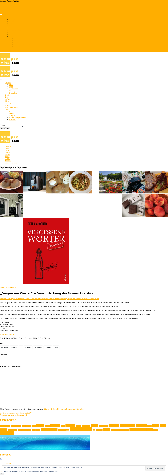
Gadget (63, 426)
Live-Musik (12, 430)
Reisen (11, 24)
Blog (6, 48)
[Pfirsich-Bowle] (156, 206)
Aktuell (2, 287)
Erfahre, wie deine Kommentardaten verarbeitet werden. (64, 409)
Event (34, 426)
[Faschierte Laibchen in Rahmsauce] (57, 182)
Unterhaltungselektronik (22, 44)
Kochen (114, 425)
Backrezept (18, 426)
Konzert (149, 426)
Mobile (16, 40)
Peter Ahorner (48, 299)
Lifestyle (12, 20)
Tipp (121, 430)
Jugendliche (86, 426)
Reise (67, 430)
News (38, 430)
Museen (24, 430)
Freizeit (55, 425)
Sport (11, 87)
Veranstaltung (137, 429)
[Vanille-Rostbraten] (156, 182)
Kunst (163, 425)
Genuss (12, 28)
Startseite (8, 464)
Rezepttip (85, 429)
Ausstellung (5, 426)
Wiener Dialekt (93, 299)
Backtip (24, 426)
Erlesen (12, 34)
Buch (41, 299)
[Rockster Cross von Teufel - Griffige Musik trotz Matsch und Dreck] (133, 182)
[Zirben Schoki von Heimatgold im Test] (133, 206)
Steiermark (99, 430)
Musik (29, 430)
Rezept (74, 429)
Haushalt (17, 46)
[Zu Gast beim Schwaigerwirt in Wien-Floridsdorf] (11, 206)
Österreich (7, 433)
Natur (34, 430)
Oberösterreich (62, 430)
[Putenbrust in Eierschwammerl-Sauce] (80, 182)
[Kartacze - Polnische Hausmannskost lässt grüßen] (11, 182)
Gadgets (17, 42)
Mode (11, 85)
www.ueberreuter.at (7, 334)
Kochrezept (127, 425)
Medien (12, 32)
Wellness (12, 91)
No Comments (33, 299)
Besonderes (13, 93)
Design (28, 426)
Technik (12, 36)
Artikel (8, 287)
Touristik (126, 430)
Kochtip (141, 425)
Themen (8, 18)
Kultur (155, 425)
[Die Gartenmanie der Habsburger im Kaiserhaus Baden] (110, 182)
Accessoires (13, 89)
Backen (13, 426)
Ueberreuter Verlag (60, 299)
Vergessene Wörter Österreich (77, 299)
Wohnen (12, 26)
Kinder (94, 425)
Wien (149, 429)
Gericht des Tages (15, 30)
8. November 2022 (21, 299)
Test (112, 430)
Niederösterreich (49, 429)
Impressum (8, 50)
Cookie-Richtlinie (52, 471)
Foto (15, 38)
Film (46, 426)
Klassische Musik (103, 426)
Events (11, 22)
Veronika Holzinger (7, 299)
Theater (116, 430)
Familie (40, 425)
